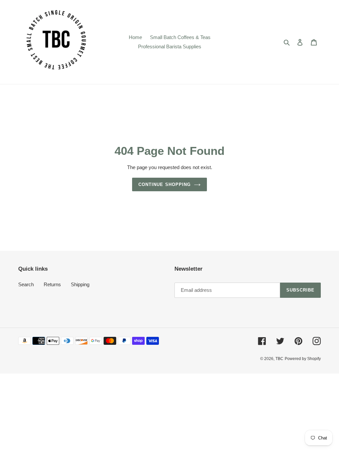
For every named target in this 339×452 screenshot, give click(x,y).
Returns (52, 284)
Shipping (80, 284)
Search (26, 284)
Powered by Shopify (303, 358)
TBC (279, 358)
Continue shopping (164, 184)
